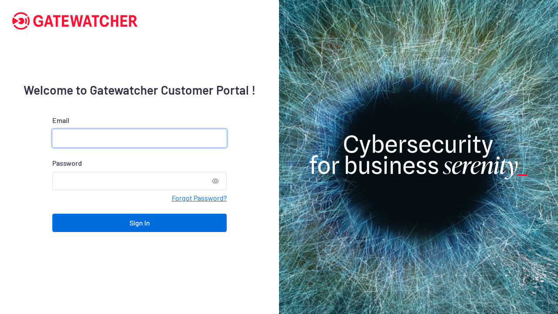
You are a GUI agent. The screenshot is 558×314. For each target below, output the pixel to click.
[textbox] (130, 181)
